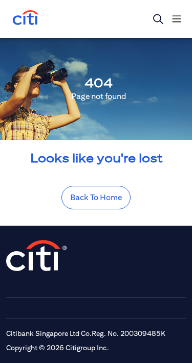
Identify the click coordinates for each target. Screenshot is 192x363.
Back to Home (96, 197)
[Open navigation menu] (176, 19)
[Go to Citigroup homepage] (37, 255)
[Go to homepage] (25, 18)
